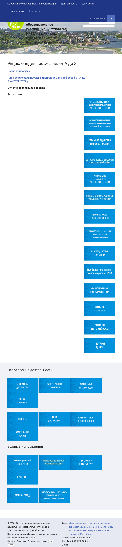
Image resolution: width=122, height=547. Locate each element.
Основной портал (96, 18)
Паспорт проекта (18, 71)
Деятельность (69, 3)
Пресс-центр (17, 11)
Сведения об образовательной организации (32, 3)
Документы (88, 3)
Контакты (34, 11)
